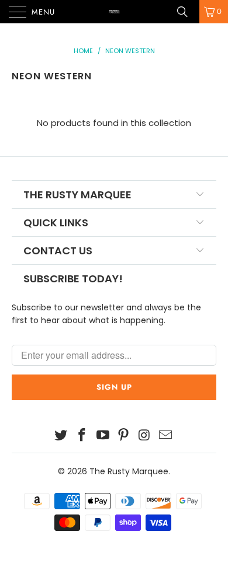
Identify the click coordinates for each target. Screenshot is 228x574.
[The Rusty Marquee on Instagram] (145, 436)
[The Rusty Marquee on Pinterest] (124, 436)
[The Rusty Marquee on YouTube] (103, 436)
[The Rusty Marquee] (114, 11)
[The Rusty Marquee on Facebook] (82, 436)
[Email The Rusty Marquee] (165, 436)
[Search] (186, 11)
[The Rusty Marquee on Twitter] (61, 436)
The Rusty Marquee (128, 471)
